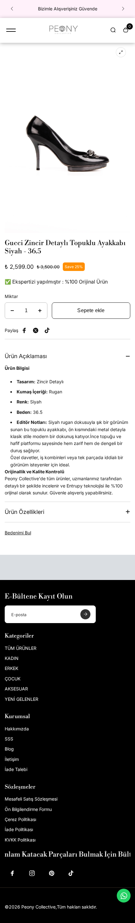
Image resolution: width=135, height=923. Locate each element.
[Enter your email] (85, 614)
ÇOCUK (12, 678)
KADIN (12, 658)
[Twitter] (36, 330)
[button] (12, 9)
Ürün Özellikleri (24, 512)
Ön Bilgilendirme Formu (28, 809)
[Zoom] (121, 52)
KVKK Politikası (20, 839)
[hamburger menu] (11, 30)
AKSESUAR (16, 688)
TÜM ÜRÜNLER (20, 648)
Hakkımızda (17, 728)
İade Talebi (16, 769)
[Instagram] (32, 873)
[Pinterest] (47, 330)
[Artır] (40, 310)
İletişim (12, 759)
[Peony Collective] (62, 30)
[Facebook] (24, 330)
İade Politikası (19, 829)
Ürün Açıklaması (26, 356)
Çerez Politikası (20, 819)
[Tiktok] (71, 873)
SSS (9, 738)
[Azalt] (12, 310)
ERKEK (11, 668)
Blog (9, 748)
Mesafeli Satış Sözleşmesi (31, 799)
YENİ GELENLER (21, 699)
